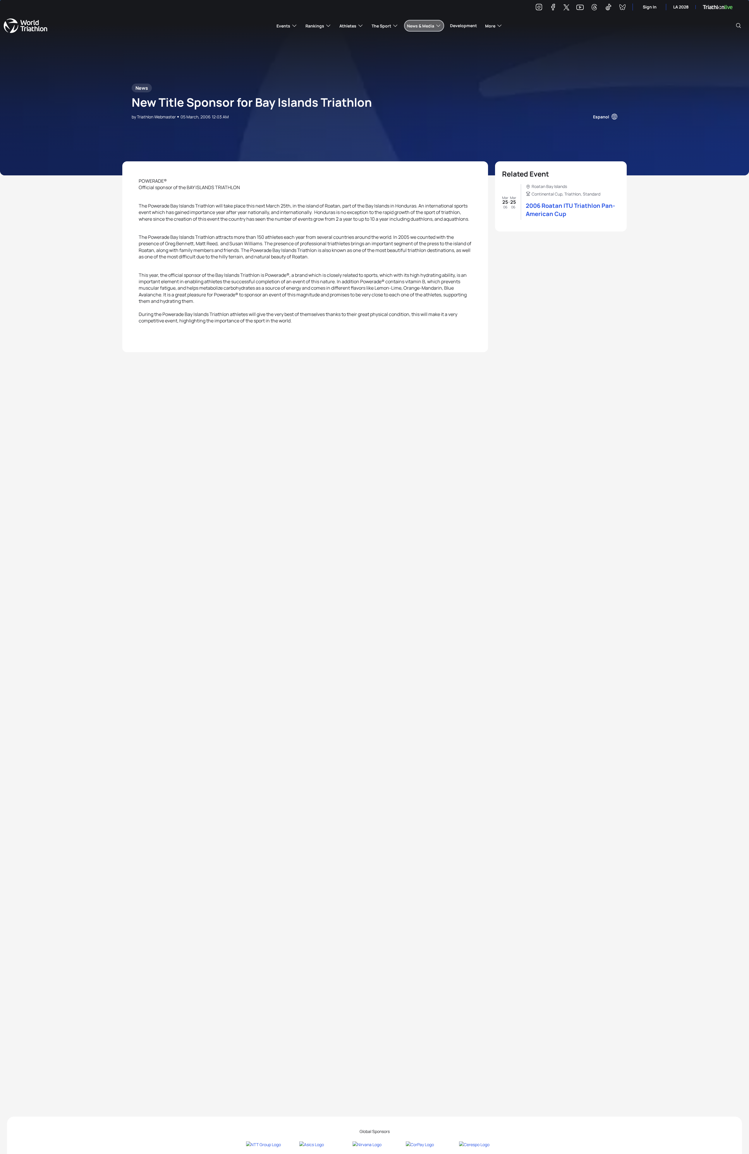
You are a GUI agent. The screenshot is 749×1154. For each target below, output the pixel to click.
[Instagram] (538, 8)
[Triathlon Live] (718, 7)
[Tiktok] (608, 8)
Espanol (601, 117)
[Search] (738, 26)
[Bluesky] (622, 8)
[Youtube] (580, 7)
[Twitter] (566, 8)
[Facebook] (552, 8)
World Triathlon (25, 25)
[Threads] (594, 8)
